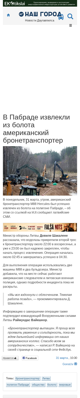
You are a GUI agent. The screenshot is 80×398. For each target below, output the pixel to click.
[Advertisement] (40, 71)
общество (38, 384)
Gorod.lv (68, 364)
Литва (46, 378)
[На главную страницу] (8, 15)
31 (62, 357)
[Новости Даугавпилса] (40, 14)
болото (51, 384)
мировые (65, 384)
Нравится (8, 358)
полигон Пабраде (18, 384)
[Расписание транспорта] (60, 18)
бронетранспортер (27, 378)
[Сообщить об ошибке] (75, 364)
